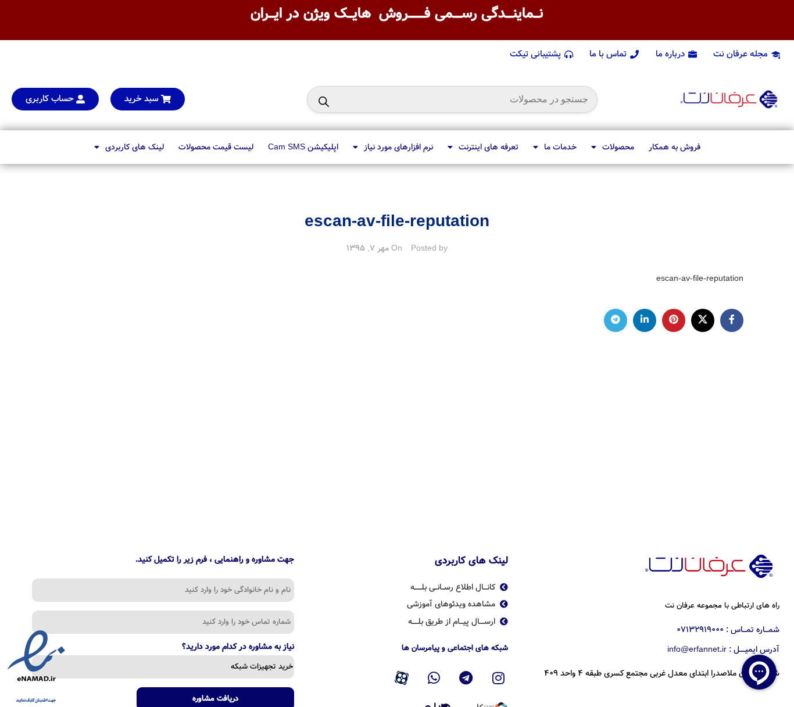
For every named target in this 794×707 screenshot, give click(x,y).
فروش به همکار (674, 147)
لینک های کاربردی (134, 147)
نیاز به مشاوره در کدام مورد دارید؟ (238, 647)
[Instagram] (499, 678)
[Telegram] (466, 678)
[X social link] (702, 320)
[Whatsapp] (434, 678)
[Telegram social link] (615, 320)
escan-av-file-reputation (699, 278)
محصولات (618, 147)
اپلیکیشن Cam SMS (303, 147)
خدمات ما (560, 147)
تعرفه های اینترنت (488, 147)
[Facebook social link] (731, 320)
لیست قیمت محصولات (215, 147)
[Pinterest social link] (673, 320)
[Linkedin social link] (644, 320)
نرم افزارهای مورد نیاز (398, 147)
